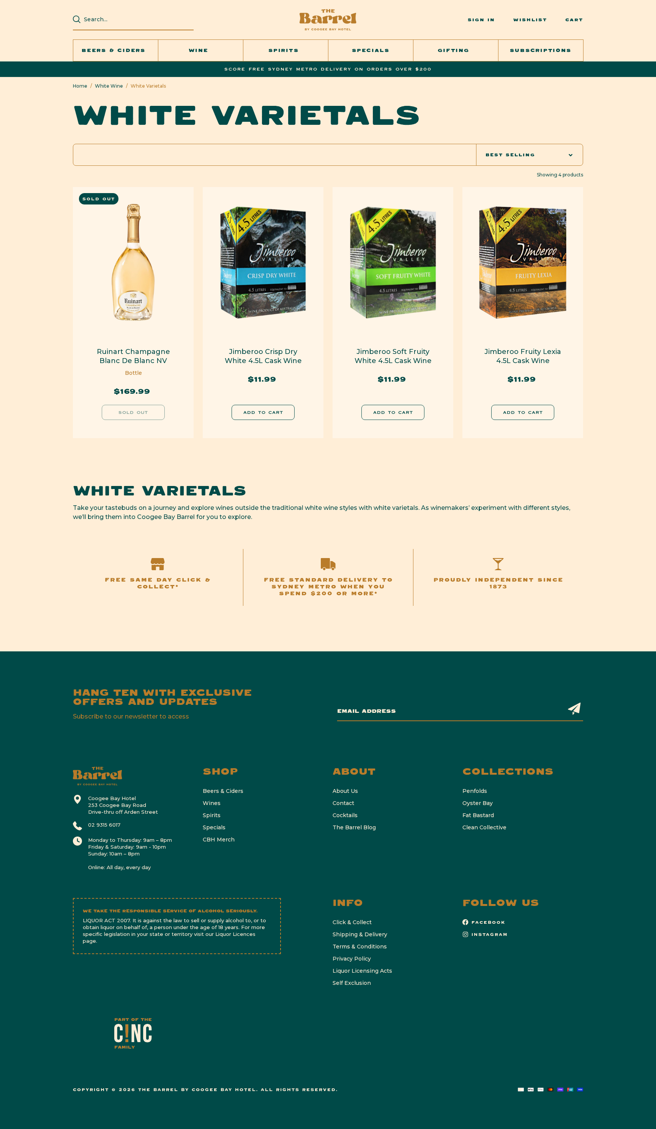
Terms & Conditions (360, 946)
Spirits (212, 815)
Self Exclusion (352, 983)
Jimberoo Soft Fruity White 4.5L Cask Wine (393, 356)
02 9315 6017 (104, 825)
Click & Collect (352, 922)
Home (80, 86)
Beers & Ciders (223, 791)
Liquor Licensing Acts (362, 970)
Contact (343, 803)
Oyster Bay (477, 803)
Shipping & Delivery (360, 934)
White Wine (109, 86)
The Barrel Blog (354, 827)
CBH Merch (219, 839)
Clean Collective (484, 827)
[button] (115, 50)
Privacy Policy (352, 958)
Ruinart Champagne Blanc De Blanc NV (133, 356)
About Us (345, 791)
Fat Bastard (478, 815)
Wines (212, 803)
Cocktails (345, 815)
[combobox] (137, 19)
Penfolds (474, 791)
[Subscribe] (574, 708)
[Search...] (76, 19)
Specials (214, 827)
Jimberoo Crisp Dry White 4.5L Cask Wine (263, 356)
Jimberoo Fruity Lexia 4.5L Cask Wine (522, 356)
